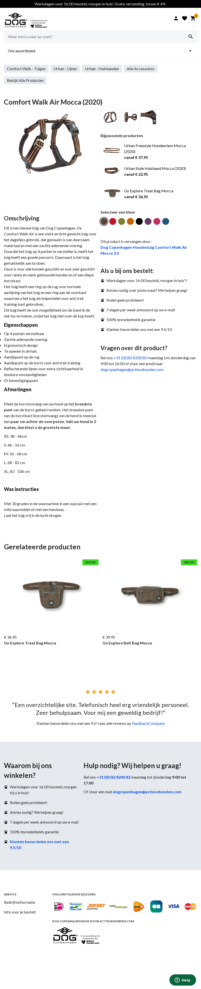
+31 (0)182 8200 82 (130, 357)
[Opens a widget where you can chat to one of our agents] (182, 980)
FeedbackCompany (148, 723)
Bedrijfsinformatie (19, 902)
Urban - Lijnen (65, 68)
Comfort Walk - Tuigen (26, 68)
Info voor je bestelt (20, 912)
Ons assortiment (100, 51)
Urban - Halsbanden (102, 68)
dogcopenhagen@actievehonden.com (131, 369)
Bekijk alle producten (25, 80)
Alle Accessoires (140, 68)
